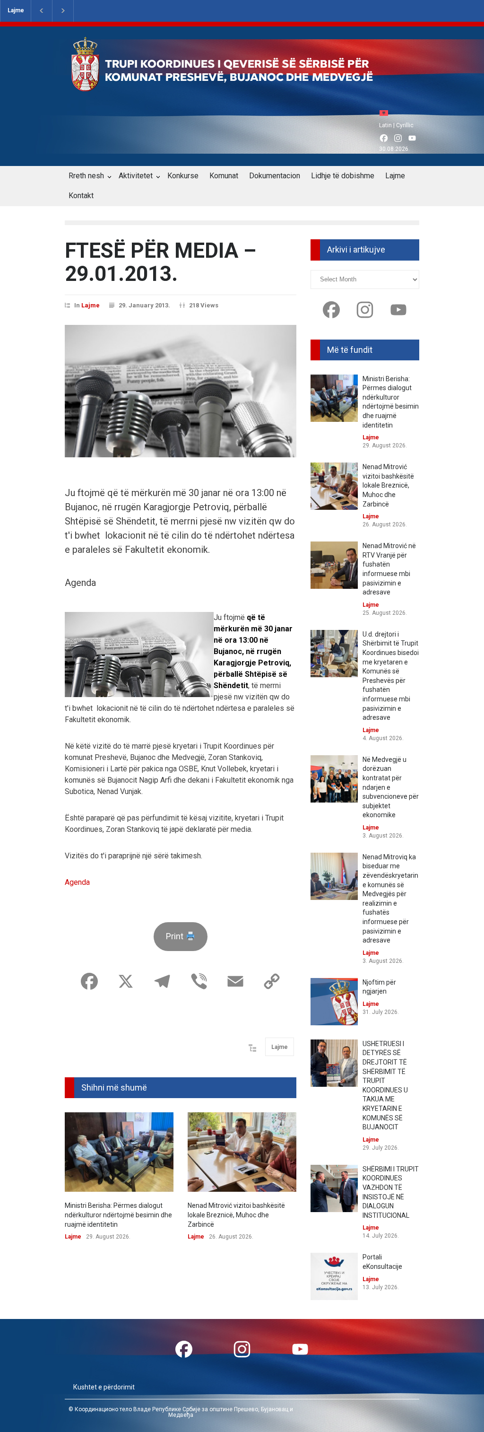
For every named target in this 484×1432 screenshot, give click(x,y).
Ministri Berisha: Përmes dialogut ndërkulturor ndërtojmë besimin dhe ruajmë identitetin (118, 1215)
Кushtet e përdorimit (104, 1387)
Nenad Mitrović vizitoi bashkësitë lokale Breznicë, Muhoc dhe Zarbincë (236, 1215)
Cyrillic (405, 125)
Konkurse (183, 175)
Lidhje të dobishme (342, 175)
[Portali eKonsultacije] (334, 1276)
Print (175, 936)
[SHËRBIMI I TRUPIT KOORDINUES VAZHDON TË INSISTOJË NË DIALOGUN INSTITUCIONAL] (334, 1188)
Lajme (16, 10)
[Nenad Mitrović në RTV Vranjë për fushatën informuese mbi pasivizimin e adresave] (334, 565)
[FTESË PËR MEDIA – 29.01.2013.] (180, 391)
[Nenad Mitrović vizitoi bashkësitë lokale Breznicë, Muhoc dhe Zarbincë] (242, 1152)
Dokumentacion (274, 175)
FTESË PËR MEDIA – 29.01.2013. (160, 262)
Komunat (223, 175)
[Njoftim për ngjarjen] (334, 1001)
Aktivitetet (136, 175)
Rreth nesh (86, 175)
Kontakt (81, 195)
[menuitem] (386, 113)
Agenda (77, 882)
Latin (385, 125)
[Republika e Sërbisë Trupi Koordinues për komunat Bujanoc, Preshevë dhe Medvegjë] (239, 85)
